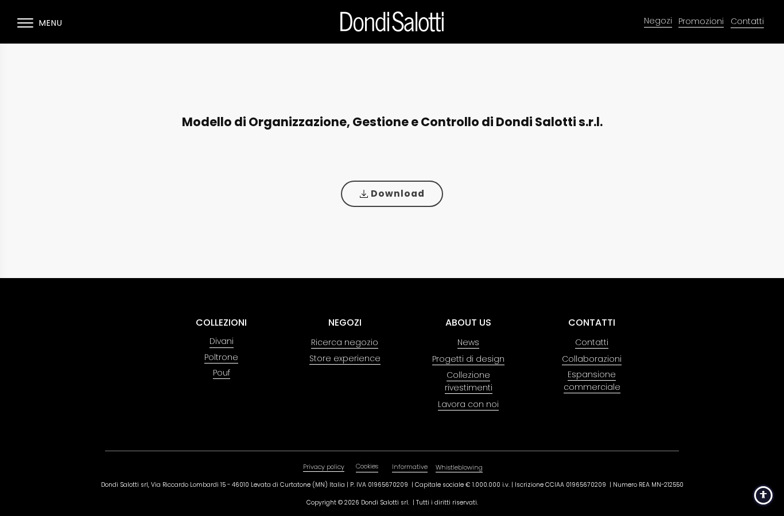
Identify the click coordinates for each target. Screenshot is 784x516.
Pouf (221, 372)
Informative (410, 467)
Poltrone (221, 357)
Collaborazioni (592, 359)
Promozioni (701, 21)
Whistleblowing (459, 467)
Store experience (345, 358)
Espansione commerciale (592, 381)
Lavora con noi (468, 404)
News (468, 342)
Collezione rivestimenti (468, 381)
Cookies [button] (367, 466)
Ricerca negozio (344, 342)
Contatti (747, 21)
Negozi (658, 20)
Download (396, 193)
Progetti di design (468, 359)
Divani (221, 341)
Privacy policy (323, 467)
